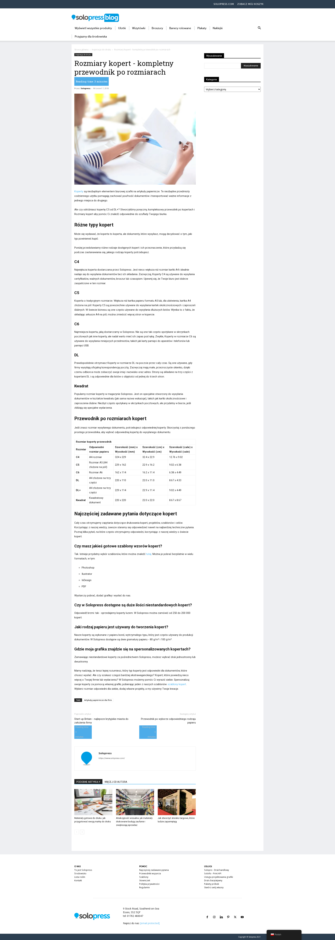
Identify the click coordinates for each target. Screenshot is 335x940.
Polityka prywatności (149, 883)
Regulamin (144, 887)
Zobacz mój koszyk (250, 4)
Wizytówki (138, 28)
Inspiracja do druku (101, 49)
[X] (235, 913)
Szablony (143, 876)
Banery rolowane (180, 28)
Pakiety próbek (211, 883)
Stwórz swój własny (214, 887)
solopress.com (224, 4)
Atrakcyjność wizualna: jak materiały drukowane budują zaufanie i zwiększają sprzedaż (134, 821)
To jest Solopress (83, 870)
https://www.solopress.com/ (112, 758)
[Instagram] (214, 913)
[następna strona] (82, 832)
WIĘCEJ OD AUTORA (116, 781)
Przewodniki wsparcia (150, 873)
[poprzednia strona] (76, 832)
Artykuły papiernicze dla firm (98, 700)
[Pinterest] (228, 913)
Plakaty (201, 28)
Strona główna (81, 49)
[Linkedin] (221, 913)
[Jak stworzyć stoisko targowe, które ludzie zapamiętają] (177, 802)
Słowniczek (144, 880)
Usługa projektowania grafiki (218, 876)
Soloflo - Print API (212, 873)
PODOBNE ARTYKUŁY (88, 781)
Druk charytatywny (213, 880)
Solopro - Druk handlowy (216, 870)
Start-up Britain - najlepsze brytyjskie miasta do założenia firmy (101, 720)
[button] (259, 28)
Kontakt (78, 880)
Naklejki (218, 28)
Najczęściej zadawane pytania (154, 870)
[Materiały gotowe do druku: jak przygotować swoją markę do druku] (93, 802)
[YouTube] (242, 913)
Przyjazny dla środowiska (91, 36)
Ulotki (122, 28)
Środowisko (80, 873)
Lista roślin (79, 876)
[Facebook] (207, 913)
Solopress (85, 88)
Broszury (157, 28)
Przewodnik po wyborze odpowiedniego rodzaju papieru (168, 720)
